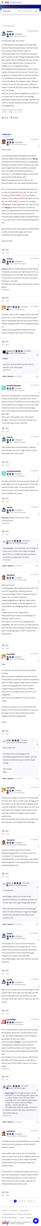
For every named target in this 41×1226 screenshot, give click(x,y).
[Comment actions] (38, 146)
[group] (4, 112)
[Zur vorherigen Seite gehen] (10, 1201)
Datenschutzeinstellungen (9, 1217)
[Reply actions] (37, 355)
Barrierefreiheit (24, 1210)
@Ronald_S (6, 518)
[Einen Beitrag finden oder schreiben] (36, 11)
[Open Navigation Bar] (3, 2)
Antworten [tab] (6, 134)
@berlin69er (9, 1093)
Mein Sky (4, 1210)
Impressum (29, 1217)
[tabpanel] (20, 670)
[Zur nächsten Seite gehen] (34, 1201)
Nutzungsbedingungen (9, 1214)
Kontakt (21, 1217)
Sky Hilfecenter (13, 1210)
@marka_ (10, 548)
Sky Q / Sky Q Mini (9, 26)
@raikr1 (4, 269)
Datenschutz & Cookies (24, 1214)
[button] (4, 376)
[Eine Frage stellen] (36, 1221)
